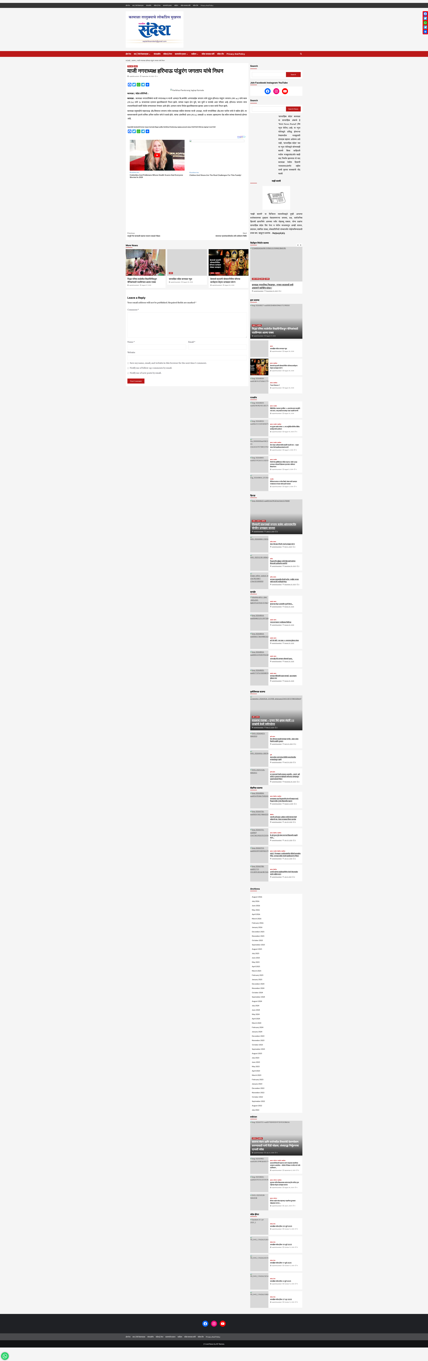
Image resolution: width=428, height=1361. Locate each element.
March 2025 (256, 971)
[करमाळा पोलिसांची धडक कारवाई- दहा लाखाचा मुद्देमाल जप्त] (259, 677)
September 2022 (258, 1101)
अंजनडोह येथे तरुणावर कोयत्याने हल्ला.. (281, 659)
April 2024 (256, 1019)
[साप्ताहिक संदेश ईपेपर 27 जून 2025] (259, 1299)
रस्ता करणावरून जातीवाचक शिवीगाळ (280, 622)
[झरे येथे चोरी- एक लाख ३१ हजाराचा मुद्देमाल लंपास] (259, 640)
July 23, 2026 (288, 858)
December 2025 (258, 932)
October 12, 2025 (289, 1229)
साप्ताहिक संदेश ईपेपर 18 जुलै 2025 (281, 1244)
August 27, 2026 (146, 285)
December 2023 (258, 1036)
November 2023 (258, 1040)
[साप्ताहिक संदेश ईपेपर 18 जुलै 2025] (259, 1244)
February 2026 (257, 923)
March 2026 (256, 919)
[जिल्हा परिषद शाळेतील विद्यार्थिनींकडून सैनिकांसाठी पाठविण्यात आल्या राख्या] (146, 262)
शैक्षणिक (263, 521)
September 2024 (258, 997)
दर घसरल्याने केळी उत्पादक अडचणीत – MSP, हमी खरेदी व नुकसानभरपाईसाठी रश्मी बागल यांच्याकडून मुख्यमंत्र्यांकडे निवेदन (285, 776)
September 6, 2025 (290, 1170)
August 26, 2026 (188, 282)
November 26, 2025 (290, 781)
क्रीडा (254, 521)
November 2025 (258, 936)
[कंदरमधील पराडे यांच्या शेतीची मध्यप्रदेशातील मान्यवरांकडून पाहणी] (259, 758)
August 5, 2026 (288, 450)
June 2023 (256, 1062)
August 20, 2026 (289, 606)
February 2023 (257, 1079)
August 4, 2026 (288, 486)
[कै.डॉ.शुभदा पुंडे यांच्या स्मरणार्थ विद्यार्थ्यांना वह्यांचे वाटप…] (259, 836)
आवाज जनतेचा (256, 279)
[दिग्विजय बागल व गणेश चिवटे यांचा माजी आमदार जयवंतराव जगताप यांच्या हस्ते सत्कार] (259, 482)
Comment (133, 310)
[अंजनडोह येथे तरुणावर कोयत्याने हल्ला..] (259, 659)
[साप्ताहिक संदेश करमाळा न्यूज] (187, 262)
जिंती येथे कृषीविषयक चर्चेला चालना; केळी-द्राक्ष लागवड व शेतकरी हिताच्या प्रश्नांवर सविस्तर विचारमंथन (283, 464)
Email (191, 342)
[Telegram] (425, 27)
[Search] (301, 54)
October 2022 (257, 1097)
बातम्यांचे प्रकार (167, 5)
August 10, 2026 (289, 431)
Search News (293, 109)
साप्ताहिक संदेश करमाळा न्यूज (180, 279)
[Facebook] (425, 14)
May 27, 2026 (270, 727)
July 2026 (255, 901)
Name (131, 342)
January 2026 (257, 927)
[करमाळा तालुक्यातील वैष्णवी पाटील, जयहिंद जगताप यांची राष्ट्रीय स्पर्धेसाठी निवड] (259, 580)
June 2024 (256, 1010)
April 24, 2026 (288, 744)
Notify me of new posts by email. (145, 373)
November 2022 (258, 1093)
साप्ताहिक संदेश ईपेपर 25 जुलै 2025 (281, 1226)
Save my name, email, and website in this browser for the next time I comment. (168, 363)
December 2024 (258, 984)
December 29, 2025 (290, 566)
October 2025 (257, 940)
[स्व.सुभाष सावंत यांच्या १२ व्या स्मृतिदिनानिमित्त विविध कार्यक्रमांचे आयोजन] (259, 428)
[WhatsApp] (425, 23)
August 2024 (257, 1001)
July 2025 (255, 953)
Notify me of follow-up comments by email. (151, 368)
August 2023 (257, 1053)
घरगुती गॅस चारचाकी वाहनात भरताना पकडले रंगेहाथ (143, 234)
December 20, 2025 (290, 584)
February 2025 (257, 975)
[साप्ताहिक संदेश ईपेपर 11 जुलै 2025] (259, 1263)
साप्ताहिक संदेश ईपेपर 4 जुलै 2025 (280, 1281)
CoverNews (208, 1344)
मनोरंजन (254, 1138)
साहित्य (176, 5)
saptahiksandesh (134, 76)
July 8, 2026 (288, 877)
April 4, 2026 (288, 547)
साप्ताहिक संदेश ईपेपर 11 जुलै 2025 (281, 1263)
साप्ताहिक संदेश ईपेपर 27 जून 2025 (281, 1299)
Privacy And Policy (207, 5)
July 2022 (255, 1110)
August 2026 (257, 897)
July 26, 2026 (288, 822)
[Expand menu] (149, 54)
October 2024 (257, 993)
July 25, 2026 (288, 840)
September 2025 (258, 945)
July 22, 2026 (270, 1153)
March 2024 (256, 1023)
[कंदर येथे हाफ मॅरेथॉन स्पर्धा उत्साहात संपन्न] (259, 544)
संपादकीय (148, 5)
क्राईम (271, 601)
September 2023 (258, 1049)
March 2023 (256, 1075)
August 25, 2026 (289, 413)
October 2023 (257, 1045)
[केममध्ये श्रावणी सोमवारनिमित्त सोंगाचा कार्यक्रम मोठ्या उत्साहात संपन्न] (228, 262)
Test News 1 (275, 385)
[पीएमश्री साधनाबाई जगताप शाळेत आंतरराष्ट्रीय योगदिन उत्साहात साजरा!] (276, 516)
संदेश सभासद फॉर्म (185, 5)
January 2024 (257, 1032)
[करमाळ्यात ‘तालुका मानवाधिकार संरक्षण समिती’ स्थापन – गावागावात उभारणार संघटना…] (276, 264)
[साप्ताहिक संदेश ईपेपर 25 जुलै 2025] (259, 1226)
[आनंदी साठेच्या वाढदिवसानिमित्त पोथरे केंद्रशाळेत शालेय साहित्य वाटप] (259, 873)
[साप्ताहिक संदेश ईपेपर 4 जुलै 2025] (259, 1281)
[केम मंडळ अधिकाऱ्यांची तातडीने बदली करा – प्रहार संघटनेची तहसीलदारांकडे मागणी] (259, 446)
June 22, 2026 (270, 531)
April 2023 (256, 1071)
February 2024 (257, 1027)
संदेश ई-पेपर (157, 5)
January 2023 (257, 1084)
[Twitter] (425, 18)
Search (254, 66)
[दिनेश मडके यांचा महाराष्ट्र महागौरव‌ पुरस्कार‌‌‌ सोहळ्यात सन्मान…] (259, 1202)
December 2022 (258, 1088)
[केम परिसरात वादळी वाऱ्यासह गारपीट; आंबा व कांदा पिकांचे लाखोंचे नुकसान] (259, 740)
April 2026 (256, 914)
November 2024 (258, 988)
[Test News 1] (259, 385)
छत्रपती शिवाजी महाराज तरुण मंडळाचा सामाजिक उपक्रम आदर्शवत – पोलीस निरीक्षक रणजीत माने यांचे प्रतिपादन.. (285, 1165)
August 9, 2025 (270, 291)
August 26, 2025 (289, 1187)
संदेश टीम (195, 5)
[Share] (425, 31)
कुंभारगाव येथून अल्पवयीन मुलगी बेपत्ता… (281, 604)
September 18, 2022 (148, 76)
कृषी (253, 717)
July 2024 (255, 1006)
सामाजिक (135, 273)
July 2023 (255, 1058)
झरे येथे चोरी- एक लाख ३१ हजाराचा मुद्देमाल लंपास (284, 640)
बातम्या (135, 66)
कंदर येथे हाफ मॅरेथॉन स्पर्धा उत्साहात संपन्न (282, 544)
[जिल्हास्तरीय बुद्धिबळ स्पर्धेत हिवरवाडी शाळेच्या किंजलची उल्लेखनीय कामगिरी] (259, 562)
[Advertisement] (187, 203)
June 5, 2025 (288, 1206)
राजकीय (275, 406)
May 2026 (256, 910)
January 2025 (257, 979)
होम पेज (128, 5)
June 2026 (256, 906)
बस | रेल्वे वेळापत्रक (137, 5)
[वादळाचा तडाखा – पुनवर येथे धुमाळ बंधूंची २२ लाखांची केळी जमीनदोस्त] (276, 712)
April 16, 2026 (288, 762)
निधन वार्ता (130, 66)
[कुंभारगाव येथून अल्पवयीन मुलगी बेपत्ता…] (259, 604)
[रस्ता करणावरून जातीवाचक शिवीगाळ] (259, 622)
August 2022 (257, 1106)
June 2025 (256, 958)
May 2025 (256, 962)
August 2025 (257, 949)
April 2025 (256, 966)
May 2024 (256, 1014)
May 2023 (256, 1066)
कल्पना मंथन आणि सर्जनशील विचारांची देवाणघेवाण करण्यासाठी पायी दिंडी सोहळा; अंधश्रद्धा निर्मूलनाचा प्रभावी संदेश (275, 1145)
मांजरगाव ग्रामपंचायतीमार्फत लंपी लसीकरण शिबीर (231, 234)
